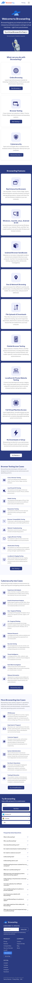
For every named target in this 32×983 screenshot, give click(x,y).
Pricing (23, 2)
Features (6, 943)
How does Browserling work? (11, 845)
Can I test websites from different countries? (13, 884)
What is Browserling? (9, 837)
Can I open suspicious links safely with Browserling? (14, 905)
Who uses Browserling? (10, 841)
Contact (19, 941)
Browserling (12, 922)
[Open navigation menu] (29, 2)
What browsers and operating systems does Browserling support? (14, 874)
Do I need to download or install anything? (15, 848)
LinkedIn (6, 963)
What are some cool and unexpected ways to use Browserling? (15, 910)
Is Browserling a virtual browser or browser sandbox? (15, 879)
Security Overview (8, 948)
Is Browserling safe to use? (11, 860)
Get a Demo (8, 953)
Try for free (7, 956)
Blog (18, 946)
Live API (5, 950)
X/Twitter (6, 967)
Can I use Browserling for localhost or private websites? (14, 889)
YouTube (6, 965)
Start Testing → (16, 121)
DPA (21, 979)
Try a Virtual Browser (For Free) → (16, 32)
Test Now (16, 808)
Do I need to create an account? (12, 852)
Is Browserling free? (9, 856)
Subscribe (24, 929)
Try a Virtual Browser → (16, 787)
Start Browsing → (16, 88)
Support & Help (21, 943)
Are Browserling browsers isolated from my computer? (15, 865)
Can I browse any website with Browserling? (12, 894)
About (18, 948)
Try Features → (16, 455)
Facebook (6, 971)
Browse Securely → (16, 155)
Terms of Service (7, 979)
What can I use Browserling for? (12, 869)
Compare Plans (7, 946)
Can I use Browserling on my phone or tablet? (14, 899)
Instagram (6, 969)
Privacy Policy (16, 979)
